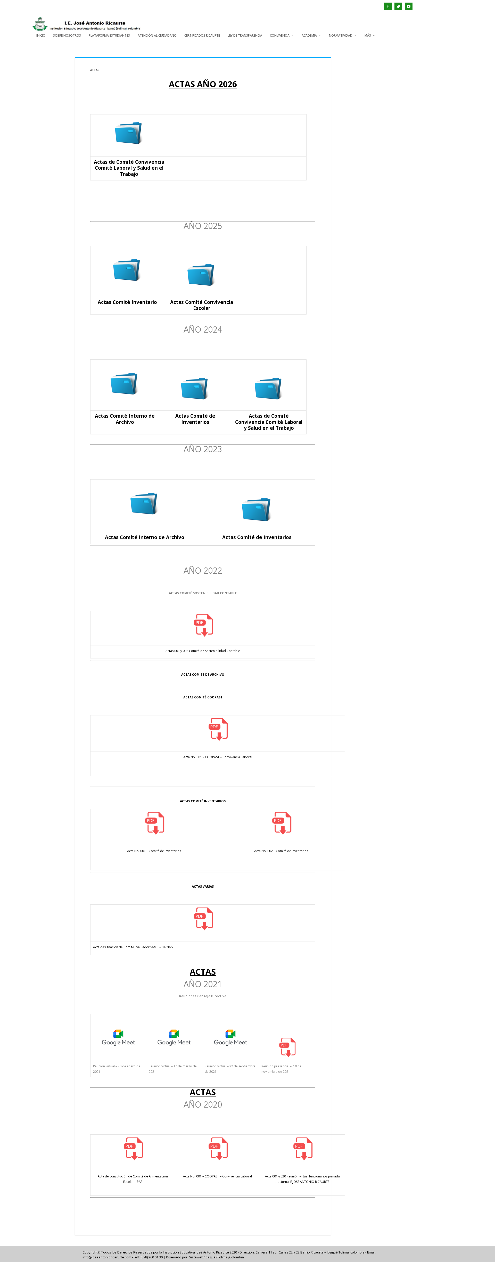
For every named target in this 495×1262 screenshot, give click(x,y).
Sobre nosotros (67, 36)
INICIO (40, 36)
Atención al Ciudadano (157, 36)
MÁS (368, 36)
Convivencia (280, 36)
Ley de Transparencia (245, 36)
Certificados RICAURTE (202, 36)
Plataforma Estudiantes (109, 36)
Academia (309, 36)
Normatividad (340, 36)
